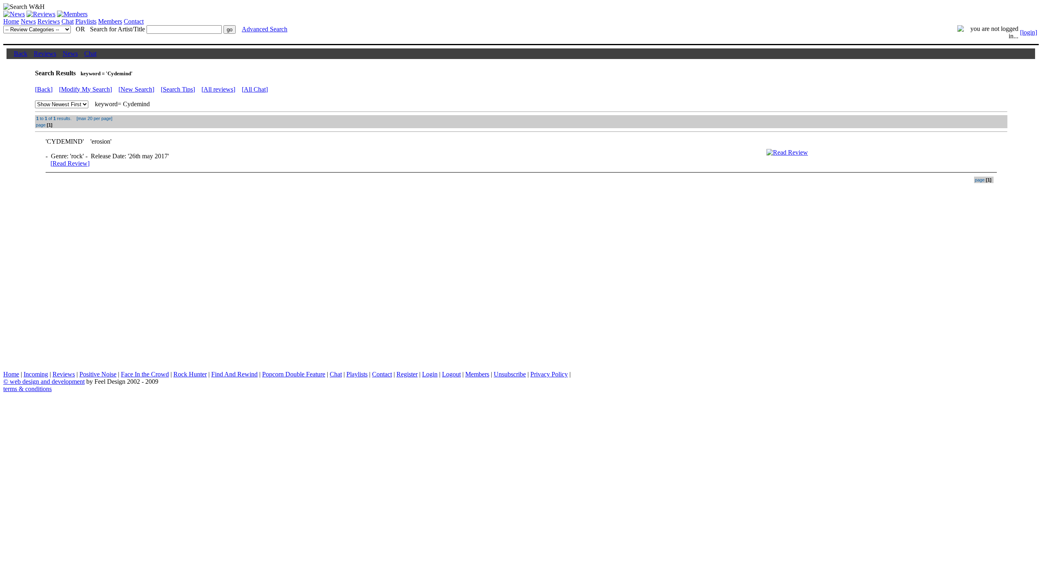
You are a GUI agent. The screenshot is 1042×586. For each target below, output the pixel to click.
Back (20, 53)
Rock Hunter (190, 374)
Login (430, 374)
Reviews (48, 21)
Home (11, 21)
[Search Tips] (178, 89)
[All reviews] (218, 89)
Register (407, 374)
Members (110, 21)
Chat (67, 21)
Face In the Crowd (145, 374)
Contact (134, 21)
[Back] (44, 89)
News (28, 21)
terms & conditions (27, 388)
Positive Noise (97, 374)
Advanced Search (264, 29)
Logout (451, 374)
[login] (1028, 32)
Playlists (85, 21)
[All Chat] (255, 89)
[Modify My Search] (85, 89)
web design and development (47, 381)
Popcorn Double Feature (293, 374)
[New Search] (136, 89)
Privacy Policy (549, 374)
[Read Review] (70, 163)
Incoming (36, 374)
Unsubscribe (510, 374)
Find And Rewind (234, 374)
